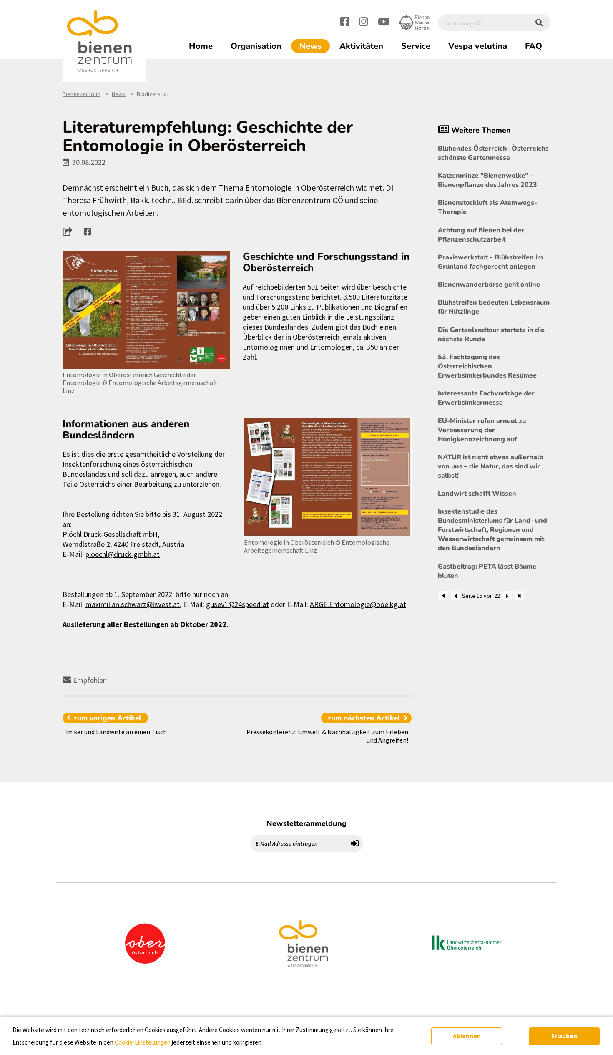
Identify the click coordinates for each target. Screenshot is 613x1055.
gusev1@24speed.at (237, 604)
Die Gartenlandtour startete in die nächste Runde (491, 334)
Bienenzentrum (81, 94)
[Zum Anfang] (443, 595)
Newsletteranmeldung (306, 823)
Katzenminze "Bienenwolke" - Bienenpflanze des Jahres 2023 (487, 180)
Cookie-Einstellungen (143, 1042)
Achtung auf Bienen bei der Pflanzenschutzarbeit (481, 235)
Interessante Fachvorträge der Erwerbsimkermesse (486, 398)
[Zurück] (455, 595)
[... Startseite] (104, 41)
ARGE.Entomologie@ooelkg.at (358, 604)
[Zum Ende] (519, 595)
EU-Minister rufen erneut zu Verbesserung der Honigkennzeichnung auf (482, 430)
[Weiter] (507, 595)
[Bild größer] (146, 310)
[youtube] (383, 23)
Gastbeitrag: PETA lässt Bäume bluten (487, 571)
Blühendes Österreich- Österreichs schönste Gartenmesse (493, 153)
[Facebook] (344, 23)
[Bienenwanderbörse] (414, 22)
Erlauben (564, 1036)
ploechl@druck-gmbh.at (122, 554)
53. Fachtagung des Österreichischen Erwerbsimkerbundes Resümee (487, 366)
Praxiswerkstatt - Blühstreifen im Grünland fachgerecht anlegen (490, 262)
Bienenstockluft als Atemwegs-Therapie (487, 207)
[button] (70, 231)
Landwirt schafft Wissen (477, 493)
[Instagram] (363, 23)
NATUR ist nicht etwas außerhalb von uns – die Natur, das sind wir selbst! (490, 466)
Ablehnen (467, 1036)
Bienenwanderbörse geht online (489, 284)
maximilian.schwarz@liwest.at (132, 604)
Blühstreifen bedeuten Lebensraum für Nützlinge (494, 307)
